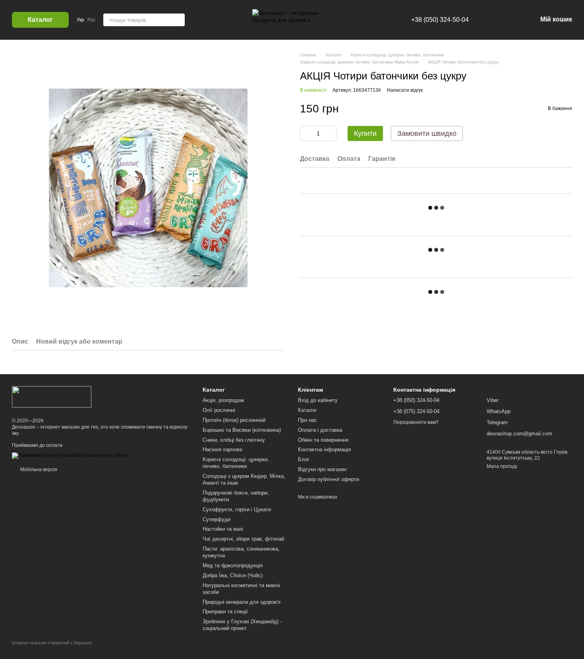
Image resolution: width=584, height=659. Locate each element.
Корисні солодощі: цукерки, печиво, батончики (236, 462)
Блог (303, 459)
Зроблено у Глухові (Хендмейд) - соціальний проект (242, 624)
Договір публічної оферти (328, 479)
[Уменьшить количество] (305, 133)
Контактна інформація (324, 449)
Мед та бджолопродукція (233, 565)
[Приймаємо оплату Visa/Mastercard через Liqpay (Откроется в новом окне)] (70, 455)
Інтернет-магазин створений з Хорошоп (52, 642)
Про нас (307, 420)
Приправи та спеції (225, 612)
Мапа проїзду (502, 466)
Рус (91, 19)
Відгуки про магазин (322, 469)
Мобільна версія (38, 469)
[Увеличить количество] (330, 133)
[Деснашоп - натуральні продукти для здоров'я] (51, 396)
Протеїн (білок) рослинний (234, 420)
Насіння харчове (222, 449)
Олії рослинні (219, 410)
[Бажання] (489, 20)
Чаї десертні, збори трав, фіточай (243, 539)
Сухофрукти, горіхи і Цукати (237, 509)
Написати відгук (405, 90)
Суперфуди (216, 519)
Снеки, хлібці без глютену (234, 440)
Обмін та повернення (323, 440)
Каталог (307, 410)
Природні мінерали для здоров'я (241, 602)
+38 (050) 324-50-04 (440, 19)
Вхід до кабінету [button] (318, 400)
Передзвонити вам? (416, 422)
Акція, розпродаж (223, 400)
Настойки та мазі (223, 529)
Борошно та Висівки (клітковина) (242, 430)
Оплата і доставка (320, 430)
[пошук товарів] (178, 20)
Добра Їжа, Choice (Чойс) (233, 575)
